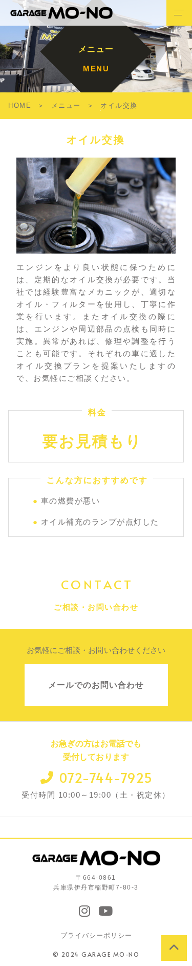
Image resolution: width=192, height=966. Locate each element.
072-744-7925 (106, 777)
